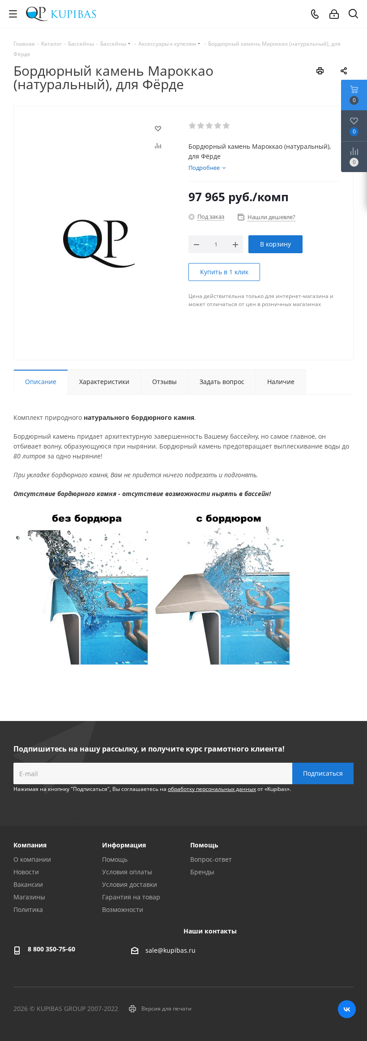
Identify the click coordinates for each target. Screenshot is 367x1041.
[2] (201, 126)
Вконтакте (347, 1009)
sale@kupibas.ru (170, 950)
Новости (26, 872)
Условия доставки (129, 884)
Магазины (29, 897)
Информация (124, 845)
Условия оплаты (127, 872)
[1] (192, 126)
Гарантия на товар (131, 897)
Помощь (115, 859)
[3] (209, 126)
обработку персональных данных (212, 789)
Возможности (122, 909)
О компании (32, 859)
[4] (218, 126)
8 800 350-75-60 (51, 949)
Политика (28, 909)
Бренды (202, 872)
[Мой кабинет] (334, 14)
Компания (30, 845)
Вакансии (28, 884)
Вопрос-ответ (211, 859)
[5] (226, 126)
